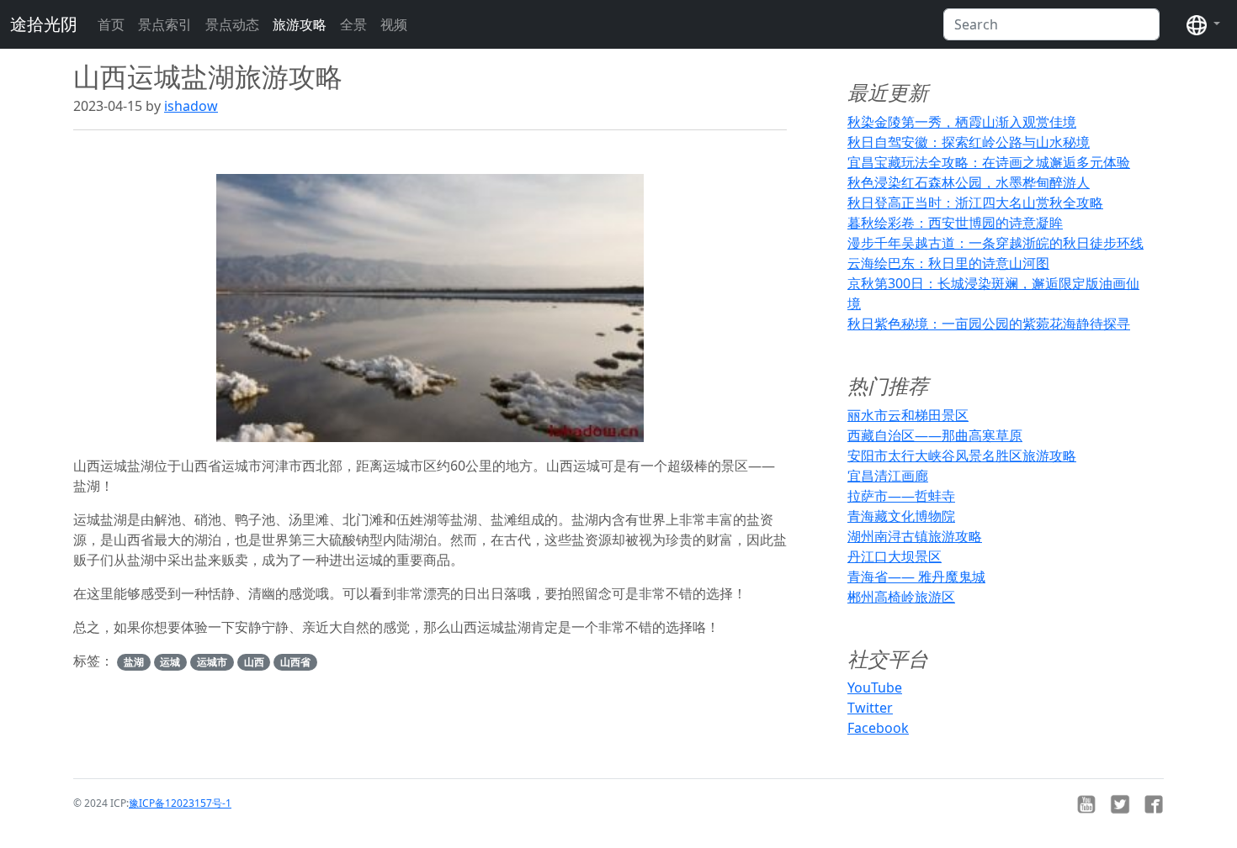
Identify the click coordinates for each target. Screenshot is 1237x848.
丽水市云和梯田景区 (908, 415)
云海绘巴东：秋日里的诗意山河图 (948, 263)
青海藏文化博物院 (901, 516)
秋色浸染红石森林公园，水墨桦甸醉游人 (968, 182)
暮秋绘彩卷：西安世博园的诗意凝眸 (955, 222)
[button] (1203, 24)
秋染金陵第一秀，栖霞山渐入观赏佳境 (961, 122)
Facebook (878, 728)
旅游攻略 (300, 24)
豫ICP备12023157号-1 (180, 803)
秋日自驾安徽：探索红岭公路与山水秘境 (968, 142)
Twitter (870, 707)
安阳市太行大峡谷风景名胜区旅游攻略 (961, 455)
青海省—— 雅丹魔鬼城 (916, 576)
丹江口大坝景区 (894, 556)
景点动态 (232, 24)
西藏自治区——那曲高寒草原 (934, 435)
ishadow (191, 106)
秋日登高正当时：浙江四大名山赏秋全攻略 (975, 202)
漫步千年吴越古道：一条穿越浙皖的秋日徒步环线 (995, 243)
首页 (111, 24)
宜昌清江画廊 (887, 475)
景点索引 (165, 24)
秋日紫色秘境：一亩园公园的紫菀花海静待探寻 (988, 323)
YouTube (874, 687)
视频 (393, 24)
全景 (353, 24)
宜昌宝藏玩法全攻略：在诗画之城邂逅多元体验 (988, 162)
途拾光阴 (43, 24)
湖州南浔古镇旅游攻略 (914, 536)
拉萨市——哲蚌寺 (901, 496)
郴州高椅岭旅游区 (901, 596)
